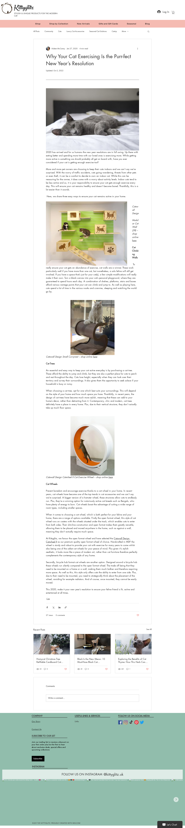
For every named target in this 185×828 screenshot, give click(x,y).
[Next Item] (176, 799)
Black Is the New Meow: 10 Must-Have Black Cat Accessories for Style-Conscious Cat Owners (91, 660)
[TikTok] (131, 722)
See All (149, 629)
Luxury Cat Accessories (75, 31)
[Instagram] (126, 722)
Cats (60, 31)
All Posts (36, 31)
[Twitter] (142, 722)
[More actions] (137, 48)
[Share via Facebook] (47, 607)
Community (49, 31)
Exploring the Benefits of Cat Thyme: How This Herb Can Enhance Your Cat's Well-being (132, 660)
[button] (173, 12)
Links (77, 721)
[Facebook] (120, 722)
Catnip (114, 31)
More (124, 31)
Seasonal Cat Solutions (98, 31)
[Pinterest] (136, 722)
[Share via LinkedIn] (59, 607)
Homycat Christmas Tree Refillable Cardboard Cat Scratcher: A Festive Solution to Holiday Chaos (50, 660)
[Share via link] (65, 607)
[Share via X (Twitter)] (53, 607)
